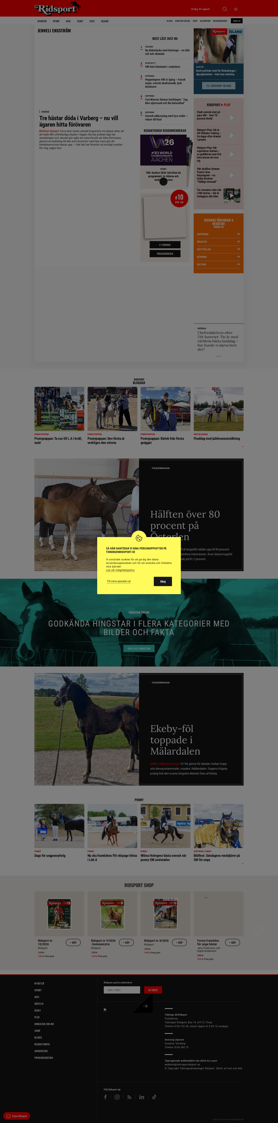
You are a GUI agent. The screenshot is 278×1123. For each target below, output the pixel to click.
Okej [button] (163, 581)
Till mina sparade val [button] (119, 581)
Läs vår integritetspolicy (120, 570)
